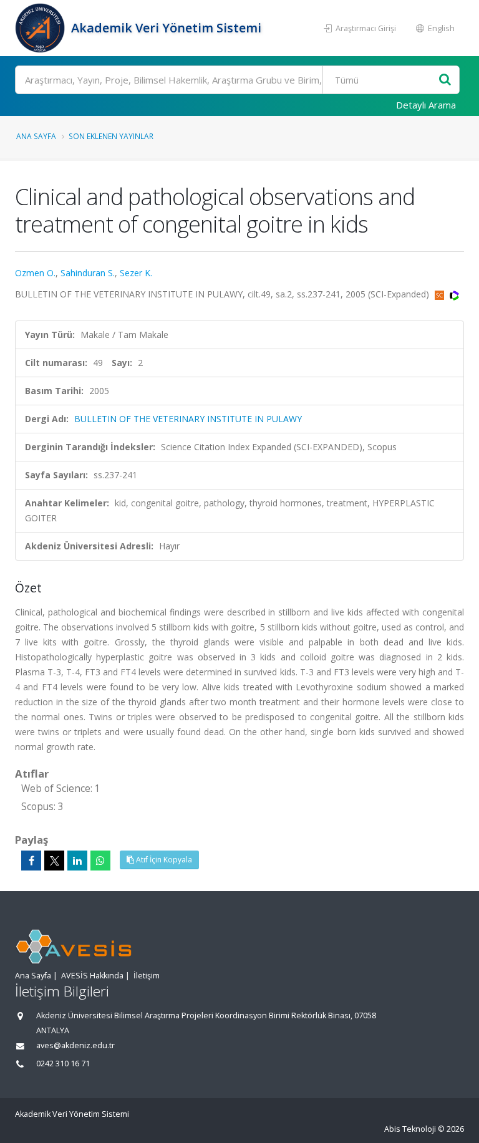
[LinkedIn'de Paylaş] (77, 861)
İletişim (146, 975)
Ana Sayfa (36, 136)
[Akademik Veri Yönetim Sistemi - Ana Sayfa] (41, 28)
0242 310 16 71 (63, 1063)
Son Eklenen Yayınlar (111, 136)
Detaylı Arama (426, 105)
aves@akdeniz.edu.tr (75, 1045)
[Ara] (445, 80)
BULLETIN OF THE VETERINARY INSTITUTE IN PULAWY (188, 419)
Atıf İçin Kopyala (163, 859)
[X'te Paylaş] (54, 861)
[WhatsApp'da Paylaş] (100, 861)
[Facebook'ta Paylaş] (31, 861)
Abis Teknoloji (410, 1129)
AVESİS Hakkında (92, 975)
